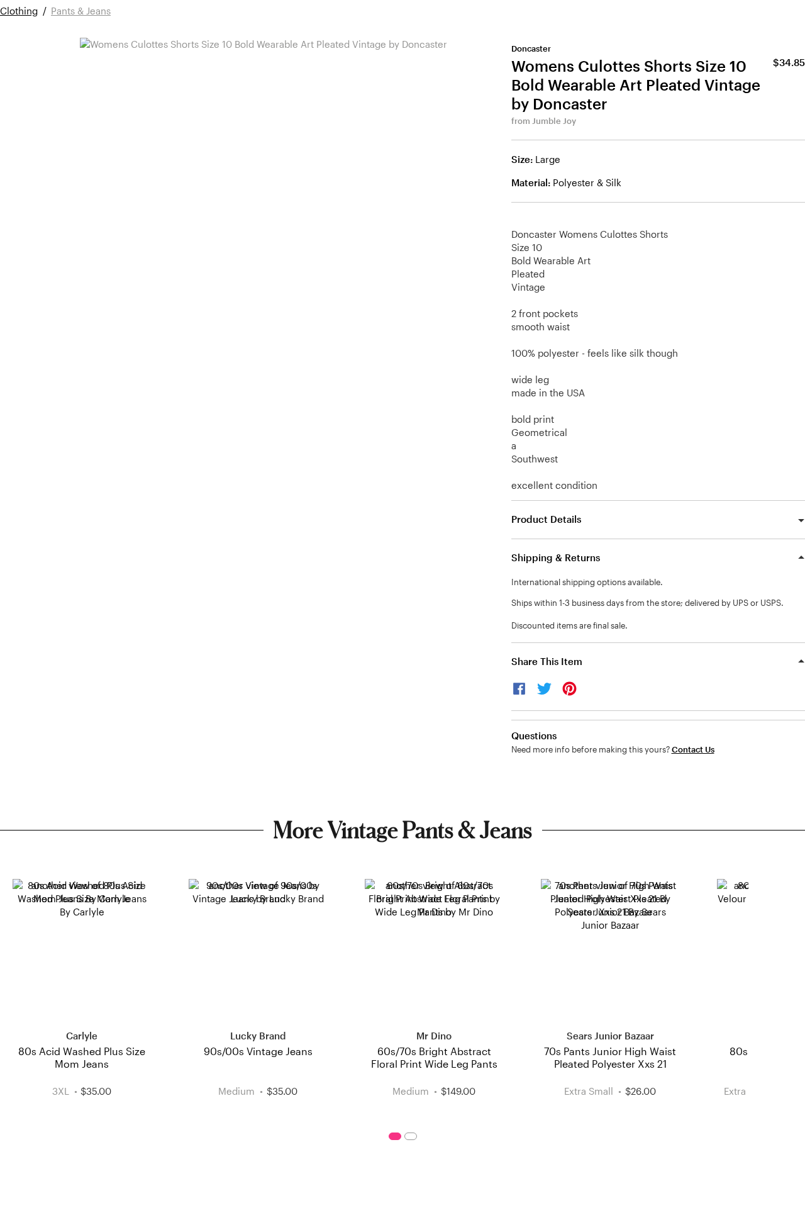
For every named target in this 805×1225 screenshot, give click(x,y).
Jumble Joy (554, 121)
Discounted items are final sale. (569, 625)
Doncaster (531, 48)
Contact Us (693, 750)
